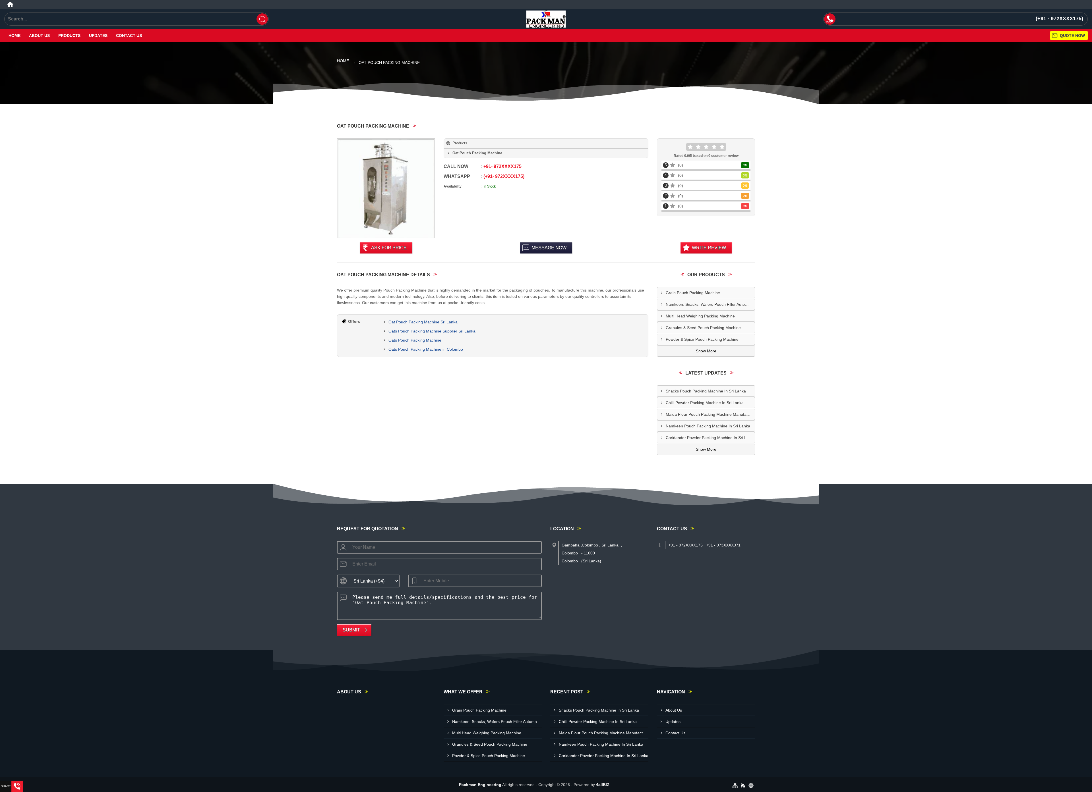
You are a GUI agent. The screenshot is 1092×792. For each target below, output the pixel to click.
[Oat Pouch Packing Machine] (386, 188)
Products (69, 35)
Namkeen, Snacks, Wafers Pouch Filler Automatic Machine (710, 304)
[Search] (262, 19)
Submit (351, 629)
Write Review (709, 247)
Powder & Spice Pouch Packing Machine (702, 339)
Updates (98, 35)
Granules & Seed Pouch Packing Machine (703, 327)
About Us (39, 35)
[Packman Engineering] (546, 19)
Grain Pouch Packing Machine (693, 292)
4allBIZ (602, 784)
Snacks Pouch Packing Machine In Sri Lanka (706, 391)
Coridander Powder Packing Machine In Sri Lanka (710, 437)
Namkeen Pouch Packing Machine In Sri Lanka (708, 426)
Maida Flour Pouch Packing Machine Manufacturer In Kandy (710, 414)
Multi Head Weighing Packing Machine (700, 316)
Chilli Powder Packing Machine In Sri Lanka (705, 402)
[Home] (10, 4)
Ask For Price (389, 247)
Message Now (548, 247)
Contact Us (129, 35)
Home (14, 35)
